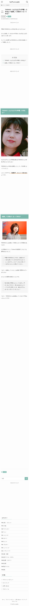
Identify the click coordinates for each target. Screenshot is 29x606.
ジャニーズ (5, 535)
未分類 (9, 16)
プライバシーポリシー (8, 579)
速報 (4, 569)
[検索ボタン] (27, 2)
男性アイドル (6, 566)
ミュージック (6, 547)
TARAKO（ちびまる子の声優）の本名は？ (15, 60)
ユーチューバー (6, 550)
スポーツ (5, 538)
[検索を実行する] (26, 478)
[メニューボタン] (2, 2)
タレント (5, 541)
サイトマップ (6, 582)
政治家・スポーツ (7, 560)
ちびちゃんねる (14, 2)
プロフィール (6, 589)
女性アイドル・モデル (8, 557)
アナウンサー (6, 529)
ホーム (3, 599)
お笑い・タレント (7, 522)
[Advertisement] (14, 87)
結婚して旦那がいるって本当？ (12, 63)
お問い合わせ (6, 586)
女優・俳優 (5, 554)
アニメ (4, 532)
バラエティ (5, 544)
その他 (4, 525)
